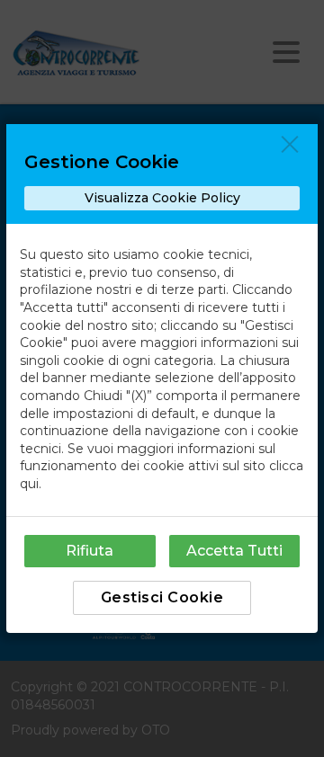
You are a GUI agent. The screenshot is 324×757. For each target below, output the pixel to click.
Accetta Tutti (234, 550)
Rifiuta (89, 550)
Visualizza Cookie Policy (162, 198)
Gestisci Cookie (162, 597)
